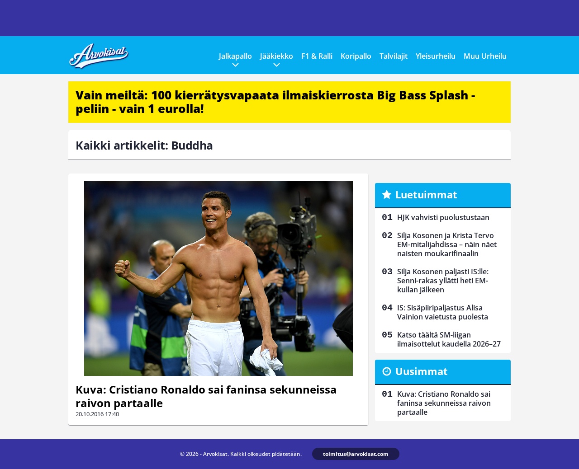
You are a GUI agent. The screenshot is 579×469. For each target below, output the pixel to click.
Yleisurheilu (436, 56)
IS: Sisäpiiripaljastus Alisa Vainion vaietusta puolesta (442, 312)
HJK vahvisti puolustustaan (443, 217)
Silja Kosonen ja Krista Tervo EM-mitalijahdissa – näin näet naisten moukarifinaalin (447, 244)
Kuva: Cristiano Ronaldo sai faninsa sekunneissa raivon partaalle (206, 396)
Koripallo (356, 56)
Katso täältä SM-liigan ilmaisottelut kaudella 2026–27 (449, 339)
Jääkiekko (276, 56)
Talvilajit (394, 56)
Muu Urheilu (485, 56)
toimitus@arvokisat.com (356, 454)
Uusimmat (421, 371)
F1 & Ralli (316, 56)
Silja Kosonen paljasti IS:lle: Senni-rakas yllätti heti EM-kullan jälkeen (443, 281)
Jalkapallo (235, 56)
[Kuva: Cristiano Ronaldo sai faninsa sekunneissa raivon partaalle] (218, 278)
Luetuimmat (426, 194)
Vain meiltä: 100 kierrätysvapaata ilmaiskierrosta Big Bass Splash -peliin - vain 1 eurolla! (275, 102)
